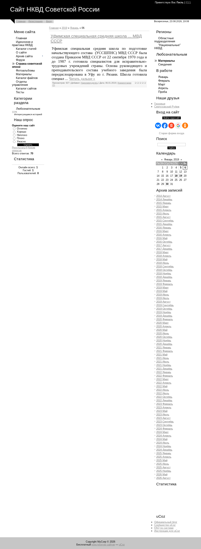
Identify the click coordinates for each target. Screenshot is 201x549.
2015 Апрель (163, 210)
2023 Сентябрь (165, 421)
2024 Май (161, 439)
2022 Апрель (163, 382)
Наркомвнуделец (89, 83)
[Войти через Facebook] (165, 125)
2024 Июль (162, 442)
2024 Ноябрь (163, 446)
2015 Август (163, 217)
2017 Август (163, 245)
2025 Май (161, 460)
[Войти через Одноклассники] (185, 125)
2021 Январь (163, 347)
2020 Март (162, 322)
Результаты (19, 147)
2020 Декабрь (164, 344)
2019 (64, 27)
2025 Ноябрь (163, 470)
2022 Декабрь (164, 400)
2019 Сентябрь (165, 305)
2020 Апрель (163, 326)
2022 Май (161, 386)
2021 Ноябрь (163, 365)
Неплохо (22, 135)
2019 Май (161, 291)
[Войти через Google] (178, 125)
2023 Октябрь (164, 425)
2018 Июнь (162, 262)
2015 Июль (162, 213)
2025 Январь (163, 453)
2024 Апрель (163, 435)
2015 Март (162, 206)
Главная (21, 21)
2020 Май (161, 329)
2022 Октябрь (164, 396)
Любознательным (28, 108)
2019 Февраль (164, 284)
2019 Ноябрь (163, 312)
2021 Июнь (162, 358)
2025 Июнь (162, 463)
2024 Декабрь (164, 449)
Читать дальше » (82, 79)
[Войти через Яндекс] (171, 125)
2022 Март (162, 379)
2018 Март (162, 252)
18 (176, 175)
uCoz (122, 544)
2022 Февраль (164, 375)
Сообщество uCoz (165, 525)
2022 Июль (162, 393)
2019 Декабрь (164, 315)
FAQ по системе (164, 527)
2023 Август (163, 418)
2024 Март (162, 432)
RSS (188, 2)
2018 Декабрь (164, 277)
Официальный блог (165, 522)
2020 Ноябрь (163, 340)
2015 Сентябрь (165, 220)
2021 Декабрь (164, 368)
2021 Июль (162, 361)
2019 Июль (162, 298)
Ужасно (21, 141)
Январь (74, 27)
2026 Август (163, 478)
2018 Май (161, 259)
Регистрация (35, 21)
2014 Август (163, 195)
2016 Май (161, 238)
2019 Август (163, 301)
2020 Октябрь (164, 337)
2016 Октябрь (164, 241)
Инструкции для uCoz (167, 530)
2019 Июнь (162, 294)
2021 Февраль (164, 351)
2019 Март (162, 287)
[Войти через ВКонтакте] (158, 125)
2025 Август (163, 467)
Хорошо (21, 131)
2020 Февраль (164, 319)
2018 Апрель (163, 255)
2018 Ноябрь (163, 273)
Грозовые (159, 103)
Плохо (20, 138)
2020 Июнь (162, 333)
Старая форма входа (171, 133)
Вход (49, 21)
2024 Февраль (164, 428)
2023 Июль (162, 414)
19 (180, 175)
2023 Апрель (163, 407)
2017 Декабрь (164, 248)
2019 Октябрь (164, 308)
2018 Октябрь (164, 270)
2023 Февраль (164, 403)
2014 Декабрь (164, 199)
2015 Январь (163, 203)
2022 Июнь (162, 389)
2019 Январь (163, 280)
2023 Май (161, 411)
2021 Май (161, 354)
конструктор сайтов (103, 544)
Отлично (22, 128)
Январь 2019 (171, 159)
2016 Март (162, 231)
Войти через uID (172, 118)
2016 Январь (163, 227)
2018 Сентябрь (165, 266)
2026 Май (161, 474)
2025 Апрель (163, 456)
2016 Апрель (163, 234)
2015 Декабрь (164, 224)
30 (167, 184)
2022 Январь (163, 372)
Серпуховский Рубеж (166, 106)
